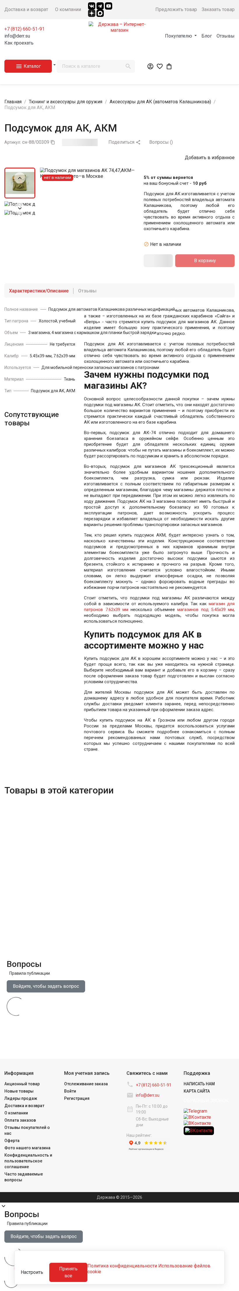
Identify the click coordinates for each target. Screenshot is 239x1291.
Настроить (32, 1272)
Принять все (68, 1272)
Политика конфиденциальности (122, 1266)
